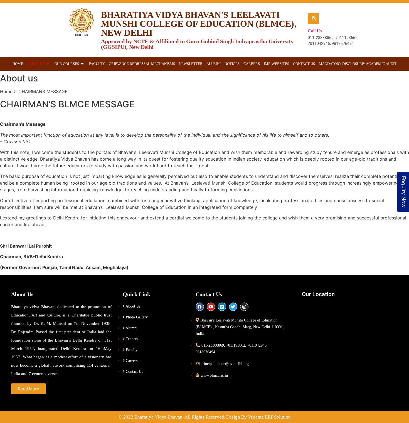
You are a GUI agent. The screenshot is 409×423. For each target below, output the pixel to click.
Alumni (213, 64)
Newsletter (191, 64)
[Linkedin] (222, 307)
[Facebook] (200, 307)
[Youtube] (211, 307)
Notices (232, 64)
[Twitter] (233, 307)
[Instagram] (244, 307)
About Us (36, 64)
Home (18, 64)
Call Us (315, 30)
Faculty (97, 64)
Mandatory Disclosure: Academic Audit (357, 64)
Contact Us (304, 64)
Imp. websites (276, 64)
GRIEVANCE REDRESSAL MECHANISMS (142, 64)
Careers (251, 64)
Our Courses (67, 64)
